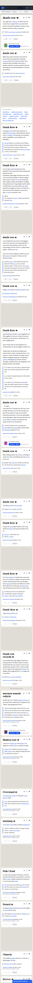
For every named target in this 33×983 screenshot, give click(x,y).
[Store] (27, 7)
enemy (23, 73)
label (16, 169)
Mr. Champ (11, 468)
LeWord (10, 836)
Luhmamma (12, 599)
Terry (13, 382)
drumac (11, 275)
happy (21, 885)
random (5, 360)
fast (28, 457)
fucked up (23, 465)
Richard (6, 749)
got (18, 28)
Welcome (6, 293)
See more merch (25, 46)
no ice (15, 613)
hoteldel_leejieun (13, 433)
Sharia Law (13, 743)
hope (11, 420)
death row (5, 35)
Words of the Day (6, 12)
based (11, 537)
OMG (5, 428)
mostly (11, 825)
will (16, 290)
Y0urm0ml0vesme (13, 297)
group (9, 506)
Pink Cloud (5, 892)
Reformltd (12, 757)
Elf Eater (11, 809)
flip (11, 960)
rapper (11, 262)
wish (11, 73)
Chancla (4, 967)
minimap (5, 836)
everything (26, 825)
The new (6, 885)
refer (15, 746)
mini (24, 700)
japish (10, 540)
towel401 (11, 76)
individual (10, 908)
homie (14, 264)
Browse (14, 12)
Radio (15, 198)
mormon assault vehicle (8, 720)
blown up (25, 914)
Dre (18, 180)
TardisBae (10, 967)
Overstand (5, 809)
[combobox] (15, 7)
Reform (22, 743)
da (15, 506)
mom (7, 964)
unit (10, 131)
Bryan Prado (12, 512)
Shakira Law (5, 757)
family (25, 887)
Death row (5, 297)
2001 (11, 200)
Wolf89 (11, 392)
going (14, 914)
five (8, 457)
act (22, 455)
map (5, 825)
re (13, 465)
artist (22, 186)
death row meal (13, 116)
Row (23, 198)
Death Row (6, 112)
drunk (27, 266)
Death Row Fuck (18, 114)
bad (11, 334)
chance (8, 256)
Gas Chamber (12, 133)
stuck (16, 596)
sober (8, 879)
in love (8, 290)
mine (10, 32)
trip (14, 411)
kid (26, 958)
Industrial (15, 715)
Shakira (10, 751)
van (27, 700)
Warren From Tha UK (14, 203)
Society (26, 12)
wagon (20, 700)
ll (5, 617)
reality (16, 881)
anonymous (10, 919)
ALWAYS (8, 430)
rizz (4, 531)
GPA (7, 145)
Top (22, 671)
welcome (14, 22)
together (20, 596)
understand (8, 796)
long (20, 908)
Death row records (7, 680)
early (18, 509)
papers (6, 596)
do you (14, 830)
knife (15, 360)
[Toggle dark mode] (30, 7)
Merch (16, 39)
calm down (13, 916)
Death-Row (5, 620)
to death (12, 293)
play (20, 24)
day (4, 420)
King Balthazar (13, 620)
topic (14, 796)
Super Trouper (12, 155)
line (9, 710)
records (13, 677)
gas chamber (26, 149)
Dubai (25, 749)
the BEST (18, 677)
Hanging (10, 135)
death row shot (12, 118)
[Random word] (23, 8)
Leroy (5, 801)
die (16, 249)
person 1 (6, 535)
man (8, 192)
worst (19, 73)
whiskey (8, 613)
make (6, 910)
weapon (13, 958)
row (16, 293)
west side (19, 506)
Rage (24, 669)
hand (19, 61)
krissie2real (11, 35)
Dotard (4, 919)
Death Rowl (22, 118)
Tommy (6, 143)
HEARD (16, 428)
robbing (24, 804)
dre (14, 680)
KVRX (16, 720)
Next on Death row (8, 120)
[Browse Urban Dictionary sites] (3, 7)
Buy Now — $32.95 (14, 46)
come (13, 463)
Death (11, 617)
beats (10, 529)
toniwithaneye (12, 892)
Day (27, 713)
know (23, 586)
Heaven (8, 584)
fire (20, 367)
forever (14, 32)
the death (22, 290)
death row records (16, 112)
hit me (11, 964)
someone (5, 61)
